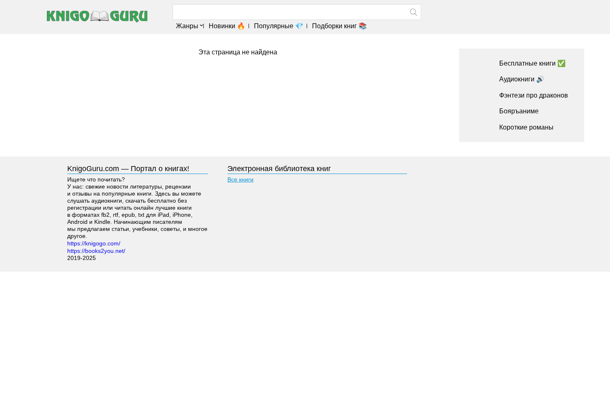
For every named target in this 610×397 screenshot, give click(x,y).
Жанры (187, 25)
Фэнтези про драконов (533, 95)
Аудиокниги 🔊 (521, 79)
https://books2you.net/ (96, 251)
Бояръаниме (519, 111)
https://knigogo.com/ (93, 243)
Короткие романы (526, 127)
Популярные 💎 (278, 25)
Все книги (240, 179)
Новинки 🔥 (227, 25)
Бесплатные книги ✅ (532, 63)
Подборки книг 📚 (339, 25)
